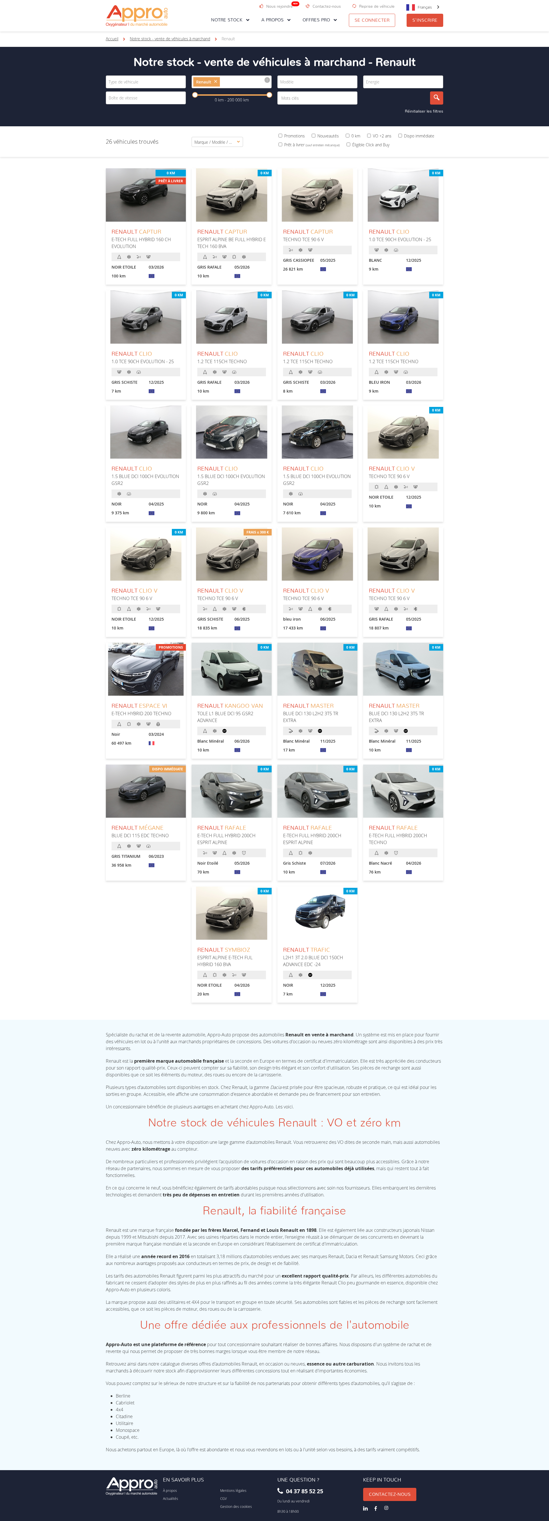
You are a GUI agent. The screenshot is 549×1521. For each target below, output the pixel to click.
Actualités (170, 1498)
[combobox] (423, 7)
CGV (223, 1498)
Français (425, 7)
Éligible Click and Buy (370, 144)
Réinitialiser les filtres (424, 111)
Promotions (294, 136)
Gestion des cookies (236, 1506)
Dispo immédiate (419, 136)
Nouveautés (328, 136)
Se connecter (372, 20)
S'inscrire (424, 20)
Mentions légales (233, 1490)
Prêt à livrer (312, 144)
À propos (170, 1490)
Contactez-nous (390, 1494)
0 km (355, 136)
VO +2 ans (382, 136)
